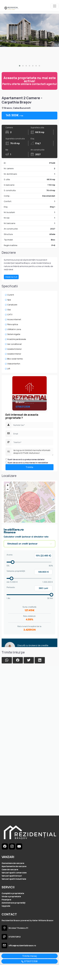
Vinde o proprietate (11, 896)
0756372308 (23, 406)
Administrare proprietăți (13, 902)
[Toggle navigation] (54, 6)
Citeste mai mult (11, 277)
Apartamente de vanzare (14, 866)
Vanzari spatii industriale (14, 879)
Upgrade (6, 906)
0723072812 (15, 936)
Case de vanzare (10, 869)
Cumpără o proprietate (13, 893)
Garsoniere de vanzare (13, 863)
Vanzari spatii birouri (12, 875)
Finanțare (6, 899)
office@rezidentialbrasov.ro (22, 945)
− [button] (8, 489)
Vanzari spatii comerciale (14, 872)
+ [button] (8, 485)
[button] (19, 65)
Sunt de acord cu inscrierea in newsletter (27, 462)
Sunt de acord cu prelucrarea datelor (26, 459)
